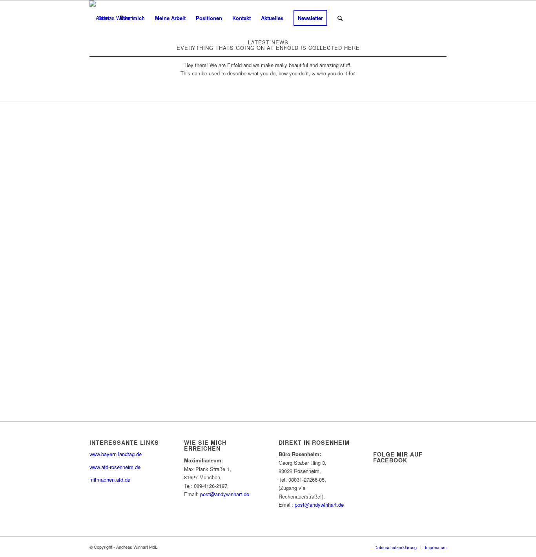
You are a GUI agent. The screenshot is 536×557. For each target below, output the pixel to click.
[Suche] (340, 18)
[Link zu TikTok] (429, 18)
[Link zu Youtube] (393, 18)
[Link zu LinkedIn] (405, 18)
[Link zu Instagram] (417, 18)
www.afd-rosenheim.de (114, 467)
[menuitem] (104, 18)
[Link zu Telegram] (441, 18)
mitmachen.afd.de (109, 479)
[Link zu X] (370, 18)
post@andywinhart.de (224, 494)
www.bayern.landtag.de (115, 454)
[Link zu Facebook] (382, 18)
